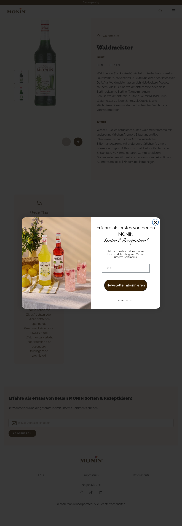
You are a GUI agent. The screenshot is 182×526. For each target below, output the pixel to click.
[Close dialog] (155, 222)
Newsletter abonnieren (125, 285)
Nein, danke (125, 300)
